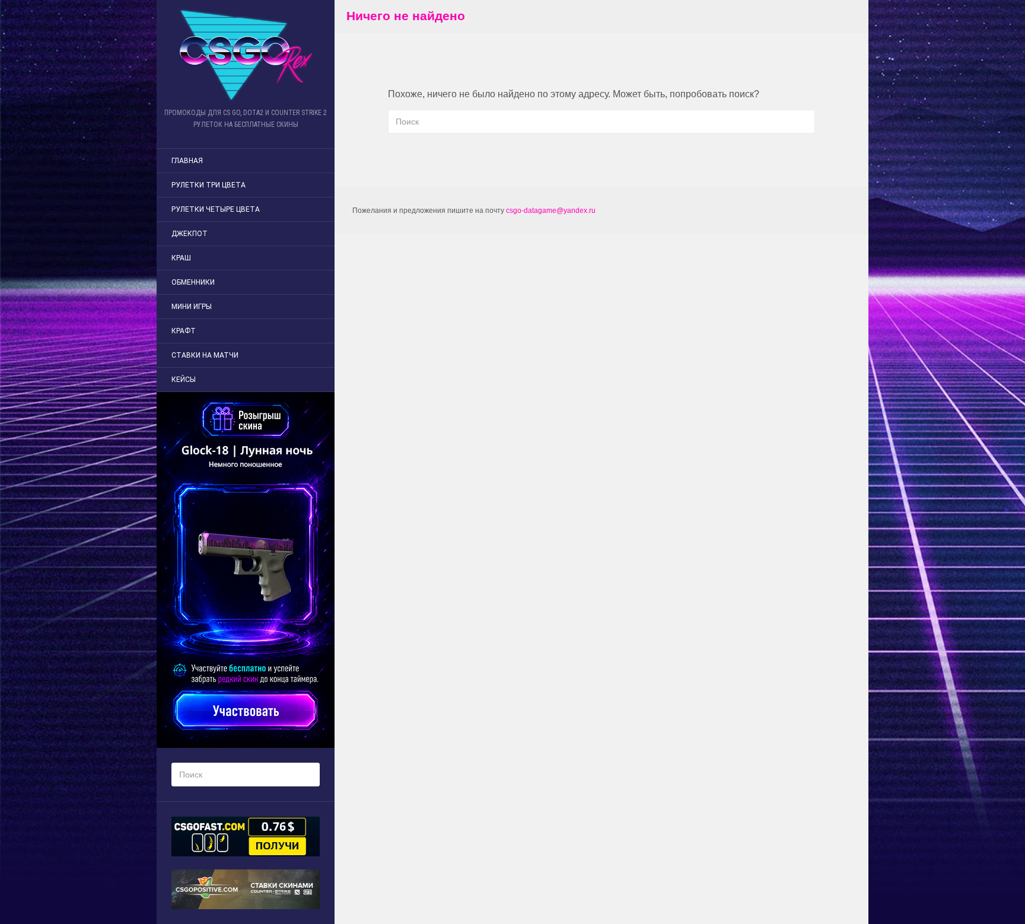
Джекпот (189, 234)
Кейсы (183, 379)
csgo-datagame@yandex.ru (551, 210)
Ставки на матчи (204, 355)
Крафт (183, 331)
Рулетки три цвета (208, 185)
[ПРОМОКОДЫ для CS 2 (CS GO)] (246, 55)
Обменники (193, 282)
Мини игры (191, 306)
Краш (181, 258)
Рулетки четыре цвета (215, 209)
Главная (187, 161)
